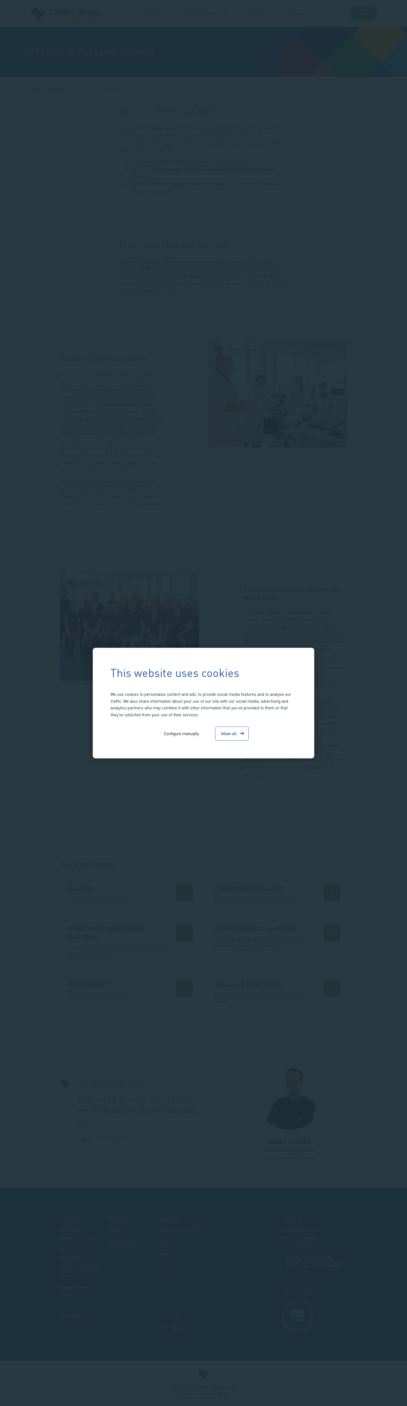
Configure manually (181, 733)
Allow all (228, 733)
